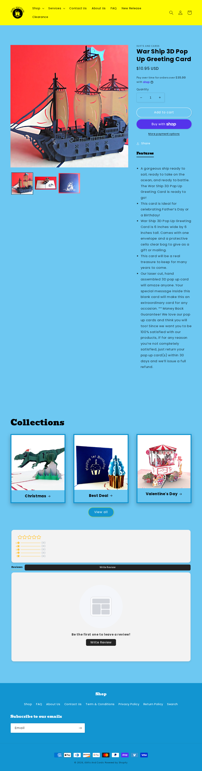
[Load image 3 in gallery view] (69, 183)
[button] (38, 8)
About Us (53, 704)
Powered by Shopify (116, 762)
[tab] (145, 154)
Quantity (143, 89)
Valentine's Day (162, 494)
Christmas (35, 496)
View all (101, 512)
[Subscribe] (80, 728)
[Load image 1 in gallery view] (22, 183)
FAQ (39, 704)
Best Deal (98, 495)
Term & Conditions (100, 704)
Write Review (108, 567)
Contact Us (73, 704)
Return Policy (153, 704)
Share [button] (145, 143)
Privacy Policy (129, 704)
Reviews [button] (16, 567)
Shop (28, 704)
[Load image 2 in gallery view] (45, 183)
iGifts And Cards (94, 762)
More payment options (164, 133)
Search (172, 704)
